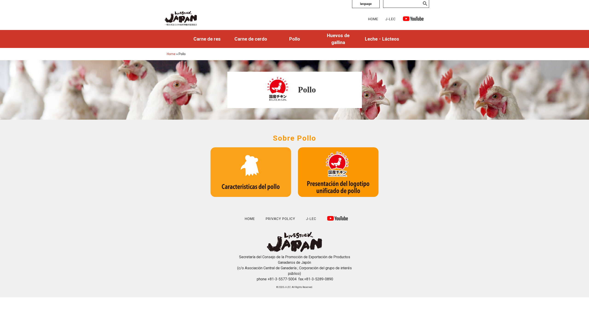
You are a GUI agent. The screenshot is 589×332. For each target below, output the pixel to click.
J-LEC (390, 19)
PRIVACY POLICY (280, 219)
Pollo (294, 39)
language (366, 4)
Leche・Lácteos (382, 39)
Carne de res (207, 39)
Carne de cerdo (250, 39)
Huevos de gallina (338, 39)
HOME (373, 19)
